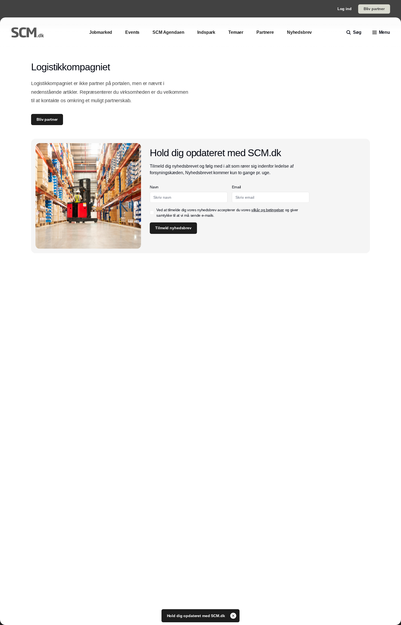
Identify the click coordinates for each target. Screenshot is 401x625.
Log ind (344, 9)
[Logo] (27, 32)
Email (236, 187)
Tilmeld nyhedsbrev (173, 228)
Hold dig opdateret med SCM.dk (196, 616)
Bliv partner (374, 9)
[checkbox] (152, 212)
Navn (154, 187)
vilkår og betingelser (267, 210)
